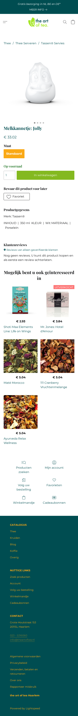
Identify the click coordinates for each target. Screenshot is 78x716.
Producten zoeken (24, 470)
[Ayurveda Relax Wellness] (21, 412)
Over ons (15, 680)
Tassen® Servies (52, 43)
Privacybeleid (18, 663)
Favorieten (54, 485)
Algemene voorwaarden (25, 656)
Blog (13, 544)
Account (15, 583)
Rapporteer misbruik (23, 686)
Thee (7, 43)
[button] (39, 22)
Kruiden (15, 537)
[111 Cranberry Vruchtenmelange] (57, 356)
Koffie (13, 550)
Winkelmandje (24, 502)
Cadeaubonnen (54, 502)
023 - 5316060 (18, 635)
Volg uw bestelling (24, 487)
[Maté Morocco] (21, 356)
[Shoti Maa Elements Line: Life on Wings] (21, 300)
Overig (14, 557)
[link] (39, 9)
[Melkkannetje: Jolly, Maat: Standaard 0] (39, 84)
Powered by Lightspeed (25, 708)
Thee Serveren (25, 43)
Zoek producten (20, 577)
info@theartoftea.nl (22, 639)
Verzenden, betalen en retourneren (24, 671)
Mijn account (54, 467)
